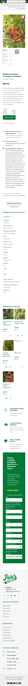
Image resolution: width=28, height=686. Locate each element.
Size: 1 (7, 326)
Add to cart (9, 117)
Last (7, 520)
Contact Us (6, 616)
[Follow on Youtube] (15, 595)
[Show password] (20, 541)
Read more (6, 335)
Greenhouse (6, 630)
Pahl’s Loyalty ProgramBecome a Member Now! (12, 463)
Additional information (14, 203)
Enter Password (11, 544)
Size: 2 (6, 357)
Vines (12, 195)
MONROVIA (22, 195)
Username (9, 533)
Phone (8, 527)
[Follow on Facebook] (4, 595)
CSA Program (7, 606)
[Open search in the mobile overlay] (16, 1)
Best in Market (17, 679)
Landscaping (7, 635)
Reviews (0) (14, 206)
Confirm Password (11, 549)
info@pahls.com (11, 668)
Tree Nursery (7, 633)
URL (7, 497)
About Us (6, 613)
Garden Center (7, 627)
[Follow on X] (18, 595)
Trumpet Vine (6, 195)
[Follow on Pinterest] (7, 595)
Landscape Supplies (9, 640)
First (7, 514)
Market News (7, 611)
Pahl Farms (6, 608)
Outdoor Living (7, 638)
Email (8, 522)
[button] (22, 17)
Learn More (13, 490)
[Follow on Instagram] (11, 595)
